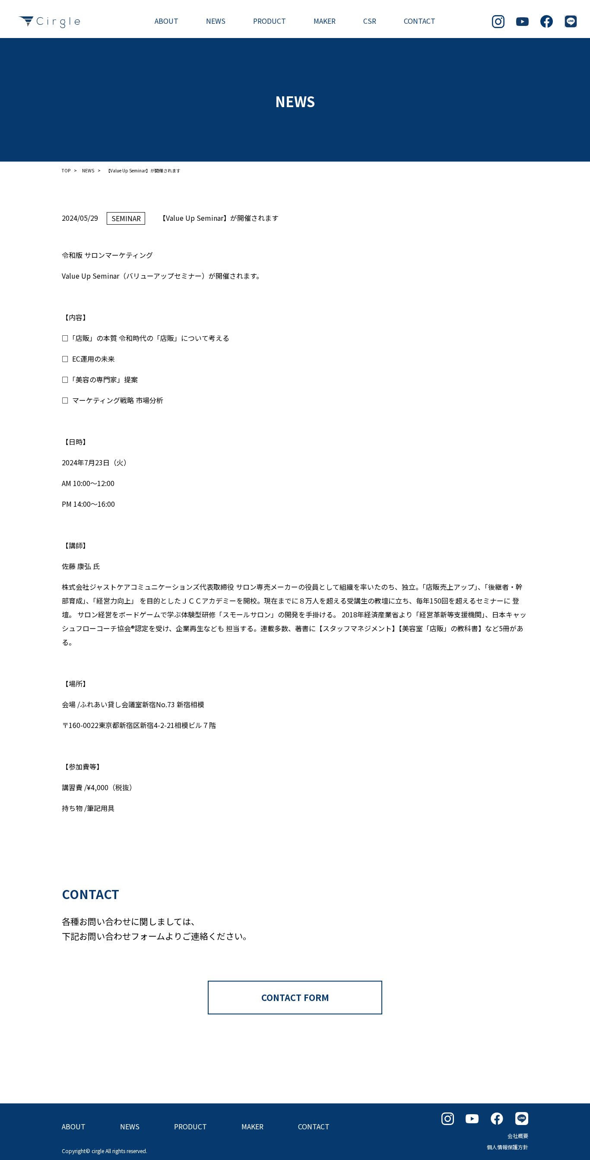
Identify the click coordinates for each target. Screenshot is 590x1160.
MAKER (325, 21)
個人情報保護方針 (507, 1146)
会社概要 (518, 1135)
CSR (369, 21)
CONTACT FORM (295, 997)
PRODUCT (269, 21)
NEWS (215, 21)
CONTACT (419, 21)
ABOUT (166, 21)
